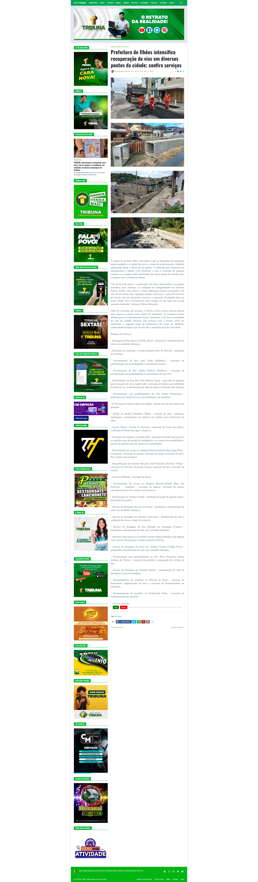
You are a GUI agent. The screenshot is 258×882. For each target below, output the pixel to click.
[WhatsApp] (183, 71)
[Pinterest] (143, 621)
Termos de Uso (159, 879)
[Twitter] (181, 71)
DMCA (168, 879)
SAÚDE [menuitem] (171, 3)
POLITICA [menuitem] (134, 3)
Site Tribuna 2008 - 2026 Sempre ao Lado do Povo (90, 879)
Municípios (125, 46)
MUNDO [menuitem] (126, 3)
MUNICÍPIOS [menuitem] (93, 3)
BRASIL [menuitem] (118, 3)
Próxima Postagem (177, 627)
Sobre (182, 879)
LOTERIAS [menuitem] (163, 3)
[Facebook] (178, 71)
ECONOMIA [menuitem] (144, 3)
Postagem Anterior (118, 627)
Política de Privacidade (144, 879)
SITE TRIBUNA (80, 3)
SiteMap (175, 879)
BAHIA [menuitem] (102, 3)
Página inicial (115, 46)
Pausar (123, 607)
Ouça (115, 607)
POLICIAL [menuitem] (154, 3)
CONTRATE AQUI (81, 418)
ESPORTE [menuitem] (110, 3)
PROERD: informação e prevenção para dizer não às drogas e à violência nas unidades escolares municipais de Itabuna (90, 166)
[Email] (148, 621)
